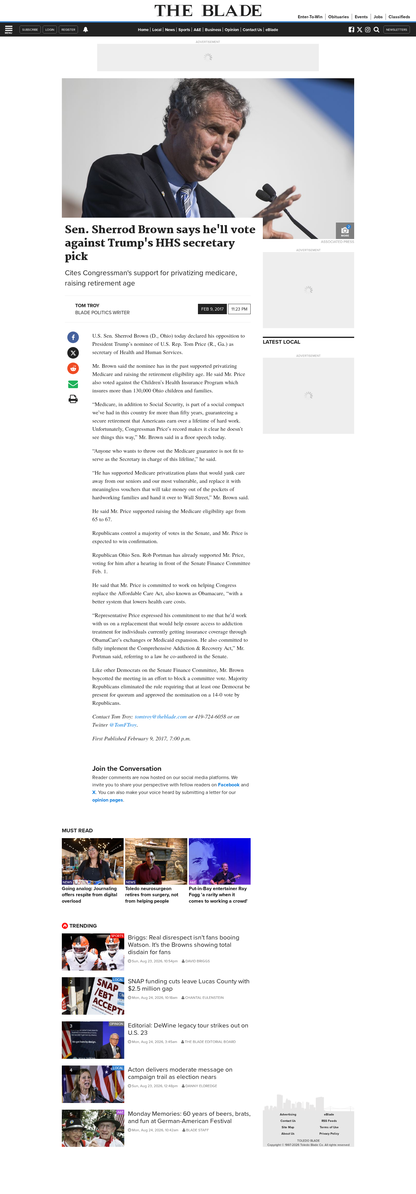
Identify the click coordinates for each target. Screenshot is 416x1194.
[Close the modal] (272, 15)
